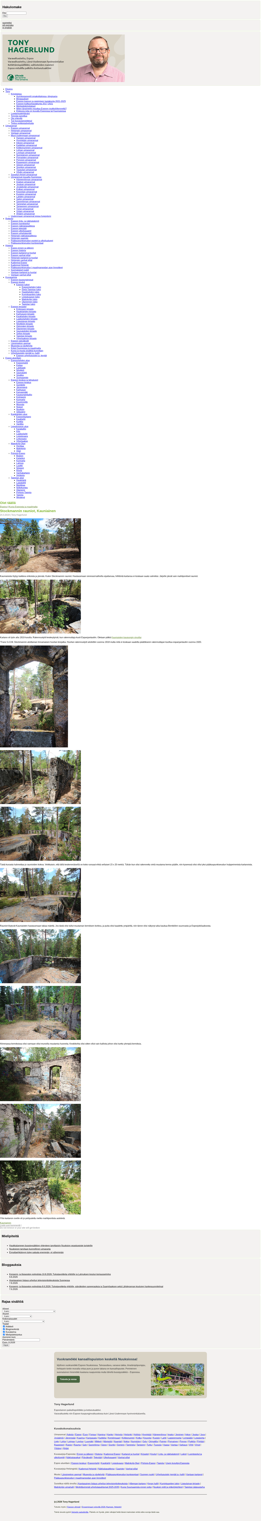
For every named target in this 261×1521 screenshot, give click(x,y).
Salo (84, 1445)
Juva (202, 1434)
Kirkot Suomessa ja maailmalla (26, 348)
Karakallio (21, 429)
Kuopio (156, 1438)
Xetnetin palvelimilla (79, 1512)
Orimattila (153, 1441)
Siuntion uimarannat (26, 167)
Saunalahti (21, 373)
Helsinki (128, 1434)
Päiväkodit (87, 1457)
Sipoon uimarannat (25, 165)
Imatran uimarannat (25, 182)
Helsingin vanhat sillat (21, 260)
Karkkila (102, 1438)
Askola (70, 1434)
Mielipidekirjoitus (14, 1335)
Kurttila (19, 421)
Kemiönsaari (114, 1438)
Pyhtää (200, 1441)
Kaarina (81, 1438)
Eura (85, 1434)
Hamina (101, 1434)
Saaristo (120, 1469)
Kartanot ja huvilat (130, 1454)
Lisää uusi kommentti (10, 1225)
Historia (9, 245)
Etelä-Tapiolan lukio (31, 289)
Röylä (19, 470)
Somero (121, 1445)
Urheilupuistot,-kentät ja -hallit (25, 353)
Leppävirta (199, 1438)
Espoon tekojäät (19, 228)
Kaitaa (19, 365)
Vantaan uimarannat (20, 133)
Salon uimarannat (24, 199)
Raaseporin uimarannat (27, 162)
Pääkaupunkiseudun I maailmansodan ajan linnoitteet (37, 267)
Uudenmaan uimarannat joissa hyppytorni (31, 216)
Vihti (191, 1445)
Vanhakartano (23, 473)
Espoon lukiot (22, 284)
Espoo (78, 1434)
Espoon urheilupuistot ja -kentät (31, 355)
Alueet (5, 1314)
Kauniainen (5, 1223)
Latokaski (21, 368)
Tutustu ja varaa (68, 1379)
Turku (149, 1445)
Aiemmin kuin (9, 1337)
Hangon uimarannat (25, 138)
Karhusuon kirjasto (25, 314)
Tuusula (157, 1445)
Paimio (163, 1441)
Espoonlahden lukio (31, 287)
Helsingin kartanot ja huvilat (24, 258)
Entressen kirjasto (25, 309)
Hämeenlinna (159, 1434)
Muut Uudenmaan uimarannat (25, 135)
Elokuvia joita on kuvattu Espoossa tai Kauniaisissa (41, 111)
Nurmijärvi (136, 1441)
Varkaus (183, 1445)
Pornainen (173, 1441)
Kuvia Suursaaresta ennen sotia (136, 1487)
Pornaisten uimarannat (27, 157)
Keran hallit (153, 1483)
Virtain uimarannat (25, 211)
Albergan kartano (137, 1483)
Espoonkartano (23, 417)
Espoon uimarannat (20, 128)
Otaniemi (20, 490)
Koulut (153, 1454)
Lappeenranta (174, 1438)
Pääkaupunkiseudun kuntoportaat (27, 243)
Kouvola (147, 1438)
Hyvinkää (146, 1434)
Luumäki (89, 1441)
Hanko (110, 1434)
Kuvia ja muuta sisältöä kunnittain (27, 351)
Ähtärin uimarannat (25, 214)
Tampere (141, 1445)
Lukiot (184, 1454)
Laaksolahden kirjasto (27, 319)
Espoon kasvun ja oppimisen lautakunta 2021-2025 (41, 101)
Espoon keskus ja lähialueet (24, 380)
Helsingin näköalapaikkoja (24, 236)
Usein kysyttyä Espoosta (177, 1463)
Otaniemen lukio (30, 302)
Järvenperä (21, 387)
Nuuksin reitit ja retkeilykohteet (168, 1487)
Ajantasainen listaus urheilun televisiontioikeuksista (103, 1483)
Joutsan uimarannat (25, 184)
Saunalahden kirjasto (26, 331)
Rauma (77, 1445)
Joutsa (195, 1434)
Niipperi (20, 468)
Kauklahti (20, 419)
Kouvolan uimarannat (26, 192)
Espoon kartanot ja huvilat (23, 253)
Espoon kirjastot (18, 307)
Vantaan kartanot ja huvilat (23, 272)
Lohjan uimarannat (25, 150)
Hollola (137, 1434)
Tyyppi (5, 1324)
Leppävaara (22, 436)
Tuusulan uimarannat (26, 170)
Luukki (19, 465)
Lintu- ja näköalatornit (168, 1454)
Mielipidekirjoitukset (25, 106)
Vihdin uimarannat (25, 172)
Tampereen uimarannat (27, 206)
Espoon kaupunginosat (22, 280)
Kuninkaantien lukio (31, 294)
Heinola (118, 1434)
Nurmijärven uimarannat (28, 155)
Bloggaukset (22, 99)
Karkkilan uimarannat (26, 145)
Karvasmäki (22, 392)
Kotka (139, 1438)
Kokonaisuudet (9, 1319)
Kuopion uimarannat (26, 194)
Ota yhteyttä (16, 118)
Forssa (92, 1434)
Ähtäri (66, 1448)
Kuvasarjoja (11, 277)
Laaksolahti (21, 434)
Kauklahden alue (19, 414)
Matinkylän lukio (29, 299)
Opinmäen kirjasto (25, 326)
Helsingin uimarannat (21, 130)
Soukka (20, 375)
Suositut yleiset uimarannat (24, 174)
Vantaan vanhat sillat (21, 275)
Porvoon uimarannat (26, 160)
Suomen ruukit (147, 1474)
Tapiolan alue (17, 478)
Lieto (56, 1441)
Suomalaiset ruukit (20, 270)
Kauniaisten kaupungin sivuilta (126, 637)
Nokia (126, 1441)
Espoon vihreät (73, 1507)
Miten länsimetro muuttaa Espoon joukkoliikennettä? (41, 108)
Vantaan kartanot (194, 1474)
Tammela (130, 1445)
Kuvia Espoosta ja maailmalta (23, 507)
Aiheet (5, 1309)
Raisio (69, 1445)
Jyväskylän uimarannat (27, 187)
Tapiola (19, 495)
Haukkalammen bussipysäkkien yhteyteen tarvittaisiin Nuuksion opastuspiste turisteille (51, 1245)
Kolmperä (21, 397)
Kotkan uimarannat (25, 189)
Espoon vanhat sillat (20, 255)
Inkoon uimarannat (25, 143)
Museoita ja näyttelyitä (21, 346)
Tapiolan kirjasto (24, 336)
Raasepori (59, 1445)
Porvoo (183, 1441)
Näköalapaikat (73, 1457)
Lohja (63, 1441)
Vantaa (174, 1445)
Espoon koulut (18, 282)
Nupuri (19, 407)
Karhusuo (21, 390)
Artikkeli (9, 1326)
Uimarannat (11, 126)
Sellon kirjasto (23, 333)
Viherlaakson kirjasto (26, 338)
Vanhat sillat (124, 1457)
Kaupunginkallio (24, 395)
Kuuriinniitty (22, 402)
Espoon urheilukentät (21, 233)
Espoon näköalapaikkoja (23, 226)
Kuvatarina (11, 1332)
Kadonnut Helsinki (20, 265)
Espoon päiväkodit (20, 341)
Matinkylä (21, 448)
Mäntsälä (107, 1441)
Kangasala (91, 1438)
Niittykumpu (22, 487)
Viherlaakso (22, 441)
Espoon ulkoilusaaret (21, 231)
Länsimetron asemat (20, 343)
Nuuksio (20, 409)
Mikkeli (98, 1441)
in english (7, 27)
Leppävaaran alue (19, 426)
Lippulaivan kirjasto (25, 321)
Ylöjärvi (57, 1448)
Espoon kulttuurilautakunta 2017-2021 (34, 104)
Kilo (18, 431)
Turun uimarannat (24, 209)
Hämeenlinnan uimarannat (29, 179)
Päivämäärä (8, 1340)
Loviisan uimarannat (26, 152)
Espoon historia (18, 250)
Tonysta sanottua (19, 116)
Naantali (118, 1441)
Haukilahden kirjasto (26, 311)
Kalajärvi (20, 458)
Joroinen (179, 1434)
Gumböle (20, 385)
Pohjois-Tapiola (23, 492)
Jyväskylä (59, 1438)
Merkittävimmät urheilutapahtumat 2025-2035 (97, 1487)
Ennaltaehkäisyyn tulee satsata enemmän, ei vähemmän (36, 1252)
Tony (7, 91)
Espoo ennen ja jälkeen (22, 248)
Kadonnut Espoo (19, 262)
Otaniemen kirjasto (25, 329)
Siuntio (111, 1445)
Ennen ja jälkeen (85, 1454)
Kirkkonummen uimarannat (29, 148)
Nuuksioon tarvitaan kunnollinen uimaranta (30, 1249)
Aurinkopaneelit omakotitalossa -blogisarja (36, 96)
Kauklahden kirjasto (25, 316)
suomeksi (7, 23)
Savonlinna (94, 1445)
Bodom (19, 456)
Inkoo (188, 1434)
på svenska (7, 25)
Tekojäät (98, 1457)
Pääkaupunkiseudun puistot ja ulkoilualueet (32, 240)
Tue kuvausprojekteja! (21, 121)
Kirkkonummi (128, 1438)
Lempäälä (188, 1438)
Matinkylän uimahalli (64, 1487)
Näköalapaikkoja (106, 1469)
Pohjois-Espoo (18, 453)
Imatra (171, 1434)
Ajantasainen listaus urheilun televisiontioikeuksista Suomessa (39, 1280)
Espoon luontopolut (20, 223)
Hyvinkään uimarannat (27, 140)
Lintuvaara (21, 439)
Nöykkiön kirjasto (24, 324)
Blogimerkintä (12, 1329)
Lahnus (20, 463)
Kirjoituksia (16, 94)
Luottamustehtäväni (20, 113)
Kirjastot (145, 1454)
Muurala (20, 404)
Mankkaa (20, 485)
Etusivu (9, 89)
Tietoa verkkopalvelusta (22, 123)
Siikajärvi (20, 412)
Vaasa (166, 1445)
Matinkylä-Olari (18, 443)
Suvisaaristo (22, 377)
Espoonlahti (22, 363)
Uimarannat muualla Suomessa (26, 177)
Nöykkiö (20, 370)
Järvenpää (70, 1438)
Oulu (144, 1441)
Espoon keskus (23, 382)
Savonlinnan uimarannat (28, 201)
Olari (18, 451)
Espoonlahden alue (20, 360)
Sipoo (104, 1445)
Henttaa (20, 446)
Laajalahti (21, 483)
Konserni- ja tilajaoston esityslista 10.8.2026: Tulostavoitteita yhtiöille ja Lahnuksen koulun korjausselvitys (60, 1274)
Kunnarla (20, 399)
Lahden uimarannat (25, 196)
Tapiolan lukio (28, 304)
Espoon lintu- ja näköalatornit (25, 221)
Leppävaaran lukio (31, 297)
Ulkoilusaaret (109, 1457)
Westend (20, 497)
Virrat (197, 1445)
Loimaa (71, 1441)
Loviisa (79, 1441)
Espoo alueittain (13, 358)
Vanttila (20, 424)
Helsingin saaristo (19, 238)
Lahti (163, 1438)
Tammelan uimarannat (27, 204)
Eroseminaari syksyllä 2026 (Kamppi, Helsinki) (102, 1507)
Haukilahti (21, 480)
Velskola (20, 475)
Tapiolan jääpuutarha (194, 1487)
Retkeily (9, 218)
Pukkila (191, 1441)
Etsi (4, 13)
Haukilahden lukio (30, 292)
